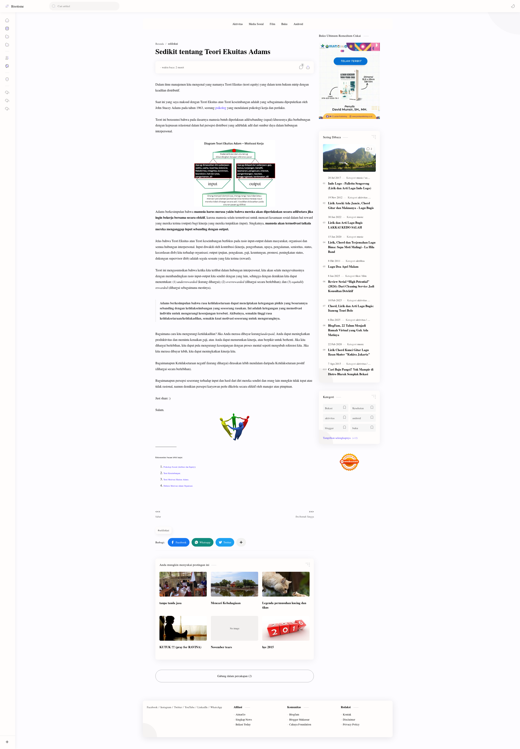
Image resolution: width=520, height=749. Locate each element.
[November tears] (234, 628)
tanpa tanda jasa (170, 603)
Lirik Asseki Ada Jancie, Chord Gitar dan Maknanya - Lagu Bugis (351, 205)
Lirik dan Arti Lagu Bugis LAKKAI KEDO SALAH (345, 224)
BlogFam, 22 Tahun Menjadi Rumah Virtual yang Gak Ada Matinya (348, 330)
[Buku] (284, 23)
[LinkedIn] (202, 707)
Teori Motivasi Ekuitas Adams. (176, 479)
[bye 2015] (286, 628)
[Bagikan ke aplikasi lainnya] (241, 542)
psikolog (220, 107)
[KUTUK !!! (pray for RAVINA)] (183, 628)
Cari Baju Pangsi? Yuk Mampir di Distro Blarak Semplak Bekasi (350, 371)
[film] (364, 276)
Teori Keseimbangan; (172, 473)
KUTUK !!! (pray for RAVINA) (180, 647)
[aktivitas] (363, 197)
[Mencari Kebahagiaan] (234, 584)
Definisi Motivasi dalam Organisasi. (178, 485)
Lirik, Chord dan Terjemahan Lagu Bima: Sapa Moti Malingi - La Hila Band (351, 247)
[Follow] (7, 79)
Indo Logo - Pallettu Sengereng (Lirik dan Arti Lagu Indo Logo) (349, 185)
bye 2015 (268, 647)
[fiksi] (358, 276)
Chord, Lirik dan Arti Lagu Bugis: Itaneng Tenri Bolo (351, 308)
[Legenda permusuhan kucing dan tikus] (286, 584)
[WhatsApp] (216, 707)
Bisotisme (17, 6)
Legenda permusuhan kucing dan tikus (284, 605)
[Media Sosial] (256, 23)
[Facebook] (152, 707)
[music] (360, 178)
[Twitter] (178, 707)
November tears (221, 647)
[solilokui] (370, 178)
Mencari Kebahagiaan (225, 603)
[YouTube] (190, 707)
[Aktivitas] (237, 23)
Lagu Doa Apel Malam (343, 266)
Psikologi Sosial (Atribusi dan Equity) (179, 466)
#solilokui (163, 530)
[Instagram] (165, 707)
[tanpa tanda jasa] (183, 584)
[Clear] (116, 6)
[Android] (298, 23)
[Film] (272, 23)
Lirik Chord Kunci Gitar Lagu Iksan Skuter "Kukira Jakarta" (349, 352)
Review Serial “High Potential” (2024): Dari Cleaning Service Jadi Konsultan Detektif (351, 286)
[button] (513, 6)
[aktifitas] (360, 261)
